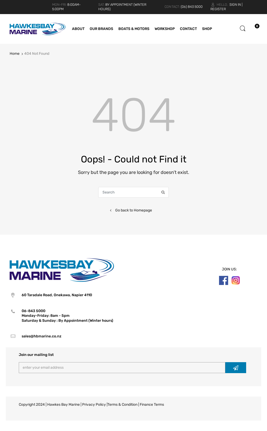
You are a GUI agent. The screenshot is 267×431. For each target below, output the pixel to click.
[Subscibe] (235, 367)
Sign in (235, 5)
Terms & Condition (122, 404)
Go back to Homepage (133, 210)
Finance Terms (152, 404)
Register (218, 9)
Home (15, 53)
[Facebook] (223, 280)
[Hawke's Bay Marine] (37, 28)
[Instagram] (236, 280)
